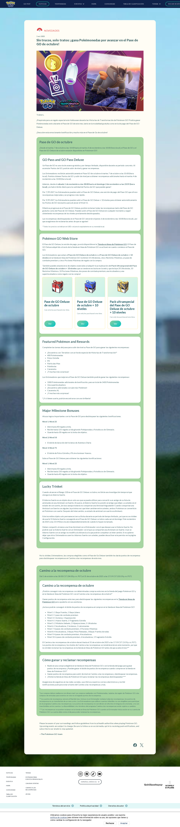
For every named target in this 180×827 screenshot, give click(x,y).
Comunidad (110, 4)
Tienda (155, 4)
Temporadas (60, 4)
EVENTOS (78, 4)
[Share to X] (142, 745)
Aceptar (124, 823)
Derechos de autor (116, 806)
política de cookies (58, 817)
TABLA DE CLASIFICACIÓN (133, 4)
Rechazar (110, 823)
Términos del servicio (61, 806)
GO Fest (27, 4)
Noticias (43, 4)
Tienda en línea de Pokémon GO (112, 244)
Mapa (94, 4)
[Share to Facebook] (135, 745)
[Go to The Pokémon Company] (153, 785)
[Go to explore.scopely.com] (169, 784)
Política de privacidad (89, 806)
